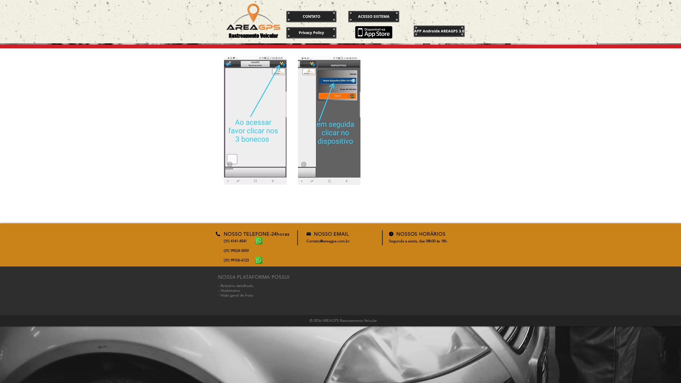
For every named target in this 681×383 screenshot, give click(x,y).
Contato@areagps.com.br (328, 241)
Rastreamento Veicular (253, 35)
